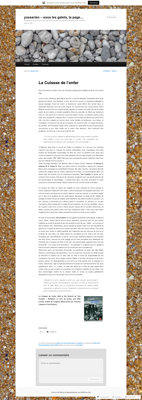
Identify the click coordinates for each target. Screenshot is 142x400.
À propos (36, 64)
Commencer (94, 3)
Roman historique (44, 345)
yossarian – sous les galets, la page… (54, 17)
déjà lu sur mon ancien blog (65, 343)
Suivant (115, 71)
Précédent (106, 71)
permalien (79, 345)
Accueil (27, 64)
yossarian (80, 343)
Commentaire (94, 379)
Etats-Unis (96, 343)
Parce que (45, 64)
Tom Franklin (54, 345)
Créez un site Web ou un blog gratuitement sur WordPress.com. (71, 392)
